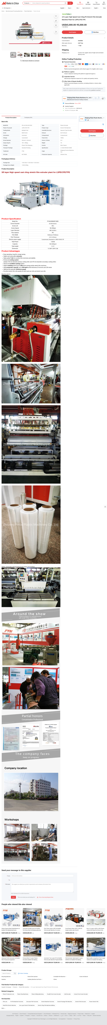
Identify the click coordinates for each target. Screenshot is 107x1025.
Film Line (5, 1001)
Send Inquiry (72, 32)
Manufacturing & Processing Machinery (14, 11)
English (16, 1015)
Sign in (103, 4)
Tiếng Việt (89, 1015)
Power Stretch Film (93, 1001)
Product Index (81, 1013)
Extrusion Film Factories (32, 1001)
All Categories (7, 8)
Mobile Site (87, 1013)
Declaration (69, 1018)
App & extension (86, 8)
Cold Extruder (67, 994)
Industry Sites (63, 1013)
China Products (23, 1013)
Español (22, 1015)
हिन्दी (74, 1015)
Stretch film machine (33, 976)
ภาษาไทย (79, 1015)
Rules (104, 8)
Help (77, 8)
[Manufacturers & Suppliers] (10, 3)
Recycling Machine (6, 976)
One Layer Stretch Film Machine (27, 1005)
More (3, 1008)
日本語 (70, 1015)
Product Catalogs (23, 973)
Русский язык (39, 1015)
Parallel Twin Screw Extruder (54, 994)
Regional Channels (72, 1013)
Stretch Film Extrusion (80, 1001)
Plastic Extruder (36, 11)
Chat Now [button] (96, 32)
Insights (93, 1013)
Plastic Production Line (8, 994)
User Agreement (62, 1018)
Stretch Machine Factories (47, 1001)
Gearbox (4, 979)
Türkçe (84, 1015)
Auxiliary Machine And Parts (34, 979)
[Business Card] (103, 124)
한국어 (66, 1015)
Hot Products (15, 1013)
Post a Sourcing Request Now (45, 897)
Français (33, 1015)
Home (3, 11)
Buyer (69, 8)
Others (55, 979)
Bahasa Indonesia (97, 1015)
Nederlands (56, 1015)
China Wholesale (47, 1013)
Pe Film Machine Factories (16, 1001)
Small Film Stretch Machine (9, 1005)
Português (27, 1015)
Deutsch (50, 1015)
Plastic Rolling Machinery (38, 994)
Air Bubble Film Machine (59, 976)
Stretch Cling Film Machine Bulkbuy (46, 1005)
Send (13, 897)
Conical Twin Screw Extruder (81, 994)
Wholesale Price (55, 1013)
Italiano (45, 1015)
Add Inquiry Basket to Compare (30, 60)
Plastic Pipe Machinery (22, 994)
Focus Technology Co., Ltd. (43, 1018)
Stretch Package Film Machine (64, 1001)
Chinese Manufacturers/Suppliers (35, 1013)
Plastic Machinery (28, 11)
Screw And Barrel (84, 976)
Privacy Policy (77, 1018)
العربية (62, 1015)
